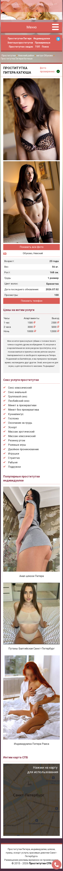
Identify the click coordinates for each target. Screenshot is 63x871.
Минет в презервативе (22, 405)
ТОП (37, 46)
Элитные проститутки (20, 42)
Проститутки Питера (20, 38)
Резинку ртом (16, 440)
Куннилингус (16, 414)
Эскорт (12, 427)
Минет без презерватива (23, 409)
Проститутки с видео (21, 46)
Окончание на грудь (20, 422)
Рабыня (12, 462)
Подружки (14, 466)
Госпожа (13, 418)
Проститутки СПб (40, 863)
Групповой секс (17, 396)
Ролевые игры (17, 444)
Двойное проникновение (23, 449)
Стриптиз (14, 457)
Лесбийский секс (19, 400)
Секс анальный (17, 392)
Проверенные (42, 42)
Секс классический (20, 387)
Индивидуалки (41, 38)
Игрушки (13, 453)
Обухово (27, 253)
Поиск (45, 46)
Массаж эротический (21, 431)
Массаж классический (22, 436)
